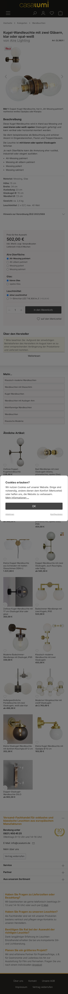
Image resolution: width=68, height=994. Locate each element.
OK (34, 506)
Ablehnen (9, 514)
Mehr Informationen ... (17, 497)
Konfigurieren (56, 514)
